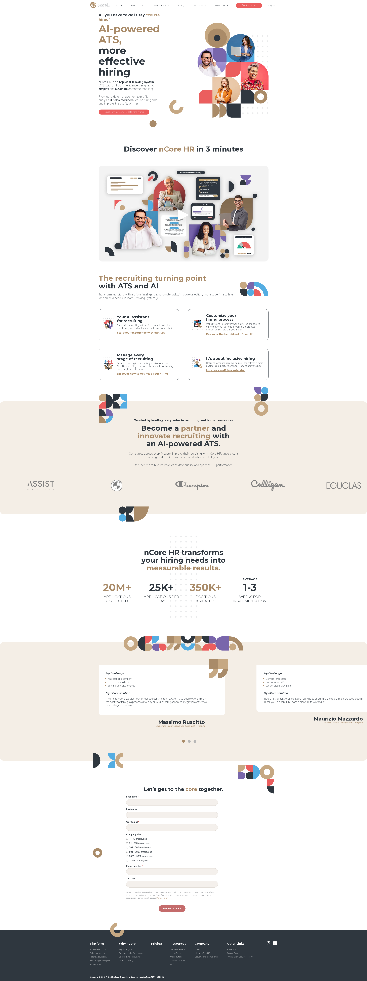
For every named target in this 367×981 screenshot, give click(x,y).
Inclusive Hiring (126, 960)
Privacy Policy (161, 898)
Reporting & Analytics (100, 960)
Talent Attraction (98, 953)
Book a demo (249, 5)
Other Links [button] (235, 943)
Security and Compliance (206, 956)
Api (171, 964)
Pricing (156, 943)
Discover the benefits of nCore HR (229, 334)
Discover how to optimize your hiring (142, 373)
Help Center (175, 953)
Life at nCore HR (202, 953)
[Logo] (100, 7)
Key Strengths (125, 949)
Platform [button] (97, 943)
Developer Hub (177, 960)
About (198, 949)
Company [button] (202, 943)
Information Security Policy (239, 956)
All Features (95, 964)
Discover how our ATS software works (124, 112)
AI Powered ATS (98, 949)
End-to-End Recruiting (129, 956)
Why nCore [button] (127, 943)
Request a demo (172, 908)
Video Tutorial (176, 956)
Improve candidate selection (225, 370)
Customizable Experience (130, 953)
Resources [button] (178, 943)
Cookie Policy (233, 953)
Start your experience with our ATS (141, 332)
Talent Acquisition (98, 956)
